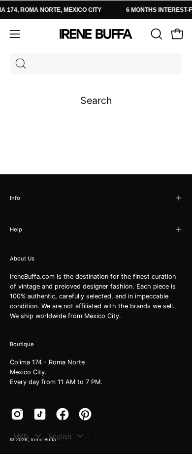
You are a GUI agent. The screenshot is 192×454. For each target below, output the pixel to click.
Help (16, 229)
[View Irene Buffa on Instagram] (17, 414)
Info (15, 198)
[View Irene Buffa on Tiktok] (39, 414)
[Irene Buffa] (96, 34)
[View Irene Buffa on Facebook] (62, 414)
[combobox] (96, 63)
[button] (155, 34)
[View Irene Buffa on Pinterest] (85, 414)
